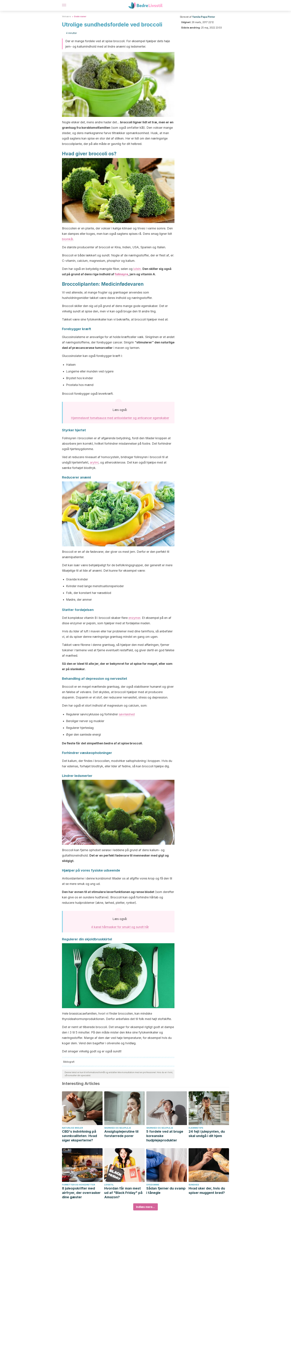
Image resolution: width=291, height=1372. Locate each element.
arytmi (94, 462)
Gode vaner (80, 16)
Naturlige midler (72, 1128)
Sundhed (194, 1184)
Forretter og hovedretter (78, 1184)
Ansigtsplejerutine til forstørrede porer (121, 1133)
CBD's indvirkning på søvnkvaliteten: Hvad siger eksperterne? (79, 1135)
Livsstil (109, 1184)
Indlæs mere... (145, 1207)
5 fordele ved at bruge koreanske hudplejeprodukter (164, 1135)
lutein (137, 269)
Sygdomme (152, 1184)
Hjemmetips (196, 1128)
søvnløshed (127, 714)
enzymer (134, 618)
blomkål (67, 239)
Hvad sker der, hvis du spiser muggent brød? (207, 1190)
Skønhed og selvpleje (117, 1128)
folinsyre (121, 274)
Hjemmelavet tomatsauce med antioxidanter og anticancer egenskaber (120, 418)
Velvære (66, 16)
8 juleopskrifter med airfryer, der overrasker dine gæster (81, 1192)
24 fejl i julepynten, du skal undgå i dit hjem (207, 1133)
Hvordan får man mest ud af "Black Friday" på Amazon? (123, 1192)
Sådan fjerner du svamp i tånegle (166, 1190)
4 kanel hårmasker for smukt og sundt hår (120, 927)
